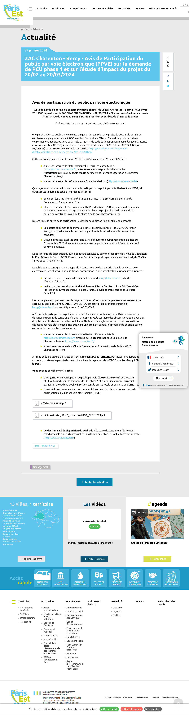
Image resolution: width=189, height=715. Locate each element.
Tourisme (71, 653)
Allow (95, 526)
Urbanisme (72, 657)
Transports (25, 621)
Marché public (50, 639)
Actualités (38, 29)
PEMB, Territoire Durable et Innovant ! (90, 543)
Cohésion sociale (75, 611)
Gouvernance (50, 635)
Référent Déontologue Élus (50, 659)
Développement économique (75, 616)
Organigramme (27, 618)
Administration (141, 697)
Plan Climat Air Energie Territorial (74, 647)
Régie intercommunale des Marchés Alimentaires (75, 665)
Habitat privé (73, 637)
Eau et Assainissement (75, 622)
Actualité (117, 607)
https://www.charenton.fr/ (122, 181)
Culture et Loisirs (102, 8)
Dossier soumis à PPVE (44, 445)
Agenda (117, 611)
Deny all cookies (132, 709)
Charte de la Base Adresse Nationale (52, 616)
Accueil (25, 29)
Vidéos (117, 615)
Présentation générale (26, 608)
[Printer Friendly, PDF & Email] (168, 61)
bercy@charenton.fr (110, 278)
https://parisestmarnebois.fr (60, 169)
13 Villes (24, 614)
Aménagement (40, 467)
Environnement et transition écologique (74, 630)
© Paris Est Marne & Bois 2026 (118, 697)
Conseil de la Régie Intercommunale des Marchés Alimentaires (51, 648)
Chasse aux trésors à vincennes (149, 542)
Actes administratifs (50, 608)
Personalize (154, 709)
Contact (139, 8)
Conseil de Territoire (48, 624)
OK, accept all (110, 709)
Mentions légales (170, 697)
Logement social (75, 641)
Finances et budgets (49, 630)
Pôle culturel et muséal (163, 8)
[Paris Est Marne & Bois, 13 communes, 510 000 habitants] (13, 12)
